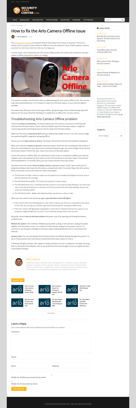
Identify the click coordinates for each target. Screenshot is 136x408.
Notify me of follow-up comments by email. (28, 377)
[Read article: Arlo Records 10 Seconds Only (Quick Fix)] (17, 302)
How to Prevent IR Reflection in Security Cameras (108, 73)
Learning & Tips (37, 20)
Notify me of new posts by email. (24, 384)
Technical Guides (52, 20)
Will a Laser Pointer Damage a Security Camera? (108, 62)
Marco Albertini (22, 36)
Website (55, 366)
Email (14, 366)
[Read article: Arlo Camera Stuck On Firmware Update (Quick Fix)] (45, 289)
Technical (19, 25)
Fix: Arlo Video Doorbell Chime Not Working (84, 302)
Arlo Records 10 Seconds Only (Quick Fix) (29, 302)
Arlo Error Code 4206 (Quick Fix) (84, 288)
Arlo (25, 25)
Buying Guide (24, 20)
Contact (18, 1)
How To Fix (100, 70)
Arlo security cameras (23, 43)
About (13, 1)
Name (14, 357)
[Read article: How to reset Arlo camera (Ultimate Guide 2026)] (17, 289)
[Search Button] (123, 20)
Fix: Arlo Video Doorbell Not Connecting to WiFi (57, 302)
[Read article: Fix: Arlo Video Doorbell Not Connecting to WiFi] (45, 302)
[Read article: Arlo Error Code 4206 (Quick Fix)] (72, 289)
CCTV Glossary (88, 20)
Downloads (76, 20)
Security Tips (65, 20)
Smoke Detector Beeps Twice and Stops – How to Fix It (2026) (109, 85)
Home (15, 20)
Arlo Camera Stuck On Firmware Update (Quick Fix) (57, 290)
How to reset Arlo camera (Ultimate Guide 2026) (29, 289)
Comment (16, 332)
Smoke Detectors (103, 81)
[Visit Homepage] (29, 10)
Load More (51, 313)
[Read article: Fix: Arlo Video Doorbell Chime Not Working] (72, 302)
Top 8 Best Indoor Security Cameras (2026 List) (107, 51)
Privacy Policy (25, 1)
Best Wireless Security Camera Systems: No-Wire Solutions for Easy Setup (108, 38)
